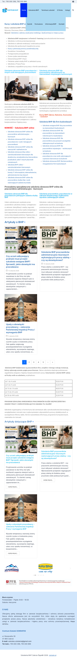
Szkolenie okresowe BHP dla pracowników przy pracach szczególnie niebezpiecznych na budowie (56, 140)
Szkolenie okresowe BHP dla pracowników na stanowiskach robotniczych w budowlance (54, 133)
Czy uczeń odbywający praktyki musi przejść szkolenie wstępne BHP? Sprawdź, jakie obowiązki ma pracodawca (20, 261)
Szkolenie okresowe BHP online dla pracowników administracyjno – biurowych (20, 134)
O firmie (60, 10)
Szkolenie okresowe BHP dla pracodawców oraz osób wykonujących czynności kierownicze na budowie (57, 156)
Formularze (39, 24)
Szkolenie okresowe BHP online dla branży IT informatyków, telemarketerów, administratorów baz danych (22, 172)
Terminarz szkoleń (48, 10)
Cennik (29, 24)
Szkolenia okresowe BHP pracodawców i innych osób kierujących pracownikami (21, 71)
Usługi (67, 10)
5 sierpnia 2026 (13, 336)
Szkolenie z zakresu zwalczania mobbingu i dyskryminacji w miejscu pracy (37, 33)
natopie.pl (52, 655)
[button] (7, 568)
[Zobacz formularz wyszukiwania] (73, 10)
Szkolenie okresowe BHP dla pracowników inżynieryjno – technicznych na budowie (57, 148)
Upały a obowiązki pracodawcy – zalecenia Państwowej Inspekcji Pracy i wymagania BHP (20, 526)
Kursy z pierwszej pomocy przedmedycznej (23, 49)
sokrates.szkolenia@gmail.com (19, 641)
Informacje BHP (50, 24)
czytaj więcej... (13, 487)
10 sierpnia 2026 (49, 264)
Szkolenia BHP (33, 10)
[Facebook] (73, 1)
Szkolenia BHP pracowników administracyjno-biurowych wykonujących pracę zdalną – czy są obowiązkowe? (56, 454)
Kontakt (61, 24)
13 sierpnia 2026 (13, 270)
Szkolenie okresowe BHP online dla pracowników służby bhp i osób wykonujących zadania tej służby (20, 180)
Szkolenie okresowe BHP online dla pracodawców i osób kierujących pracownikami (20, 141)
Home (24, 10)
